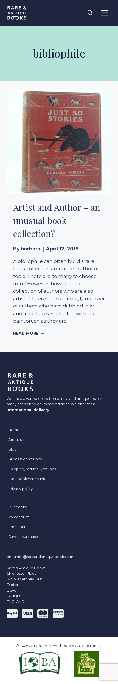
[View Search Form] (90, 12)
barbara (30, 249)
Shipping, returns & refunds (32, 469)
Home (13, 430)
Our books (17, 507)
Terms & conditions (25, 459)
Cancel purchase (23, 537)
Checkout (17, 527)
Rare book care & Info (27, 479)
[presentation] (59, 141)
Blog (12, 449)
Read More (29, 333)
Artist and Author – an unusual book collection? (56, 220)
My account (18, 517)
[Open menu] (104, 13)
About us (16, 440)
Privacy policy (20, 489)
